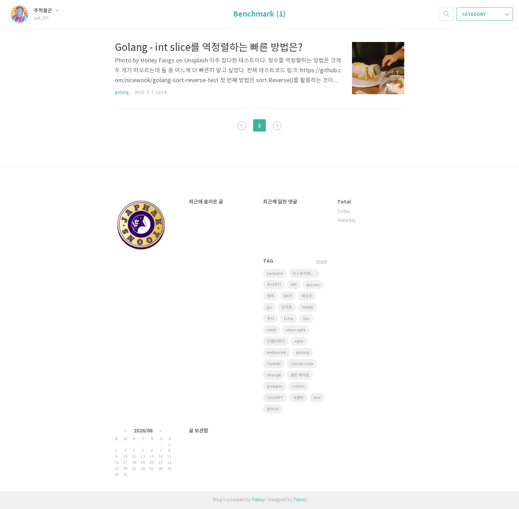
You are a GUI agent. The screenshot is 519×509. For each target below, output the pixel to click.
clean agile (295, 330)
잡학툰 (286, 307)
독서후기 (274, 285)
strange (274, 375)
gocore (312, 285)
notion (298, 386)
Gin (306, 318)
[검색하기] (446, 14)
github (273, 409)
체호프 (307, 296)
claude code (302, 364)
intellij (307, 307)
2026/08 (143, 431)
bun (317, 397)
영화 (270, 296)
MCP (288, 296)
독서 (270, 318)
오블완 (298, 397)
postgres (274, 386)
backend (275, 273)
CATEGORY (474, 14)
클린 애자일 (300, 375)
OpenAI (274, 364)
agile (298, 341)
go (269, 307)
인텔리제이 (276, 341)
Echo (288, 318)
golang (122, 92)
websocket (276, 352)
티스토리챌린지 (305, 273)
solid (271, 330)
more (321, 261)
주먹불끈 (43, 11)
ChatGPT (275, 397)
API (294, 285)
